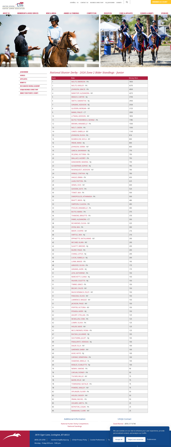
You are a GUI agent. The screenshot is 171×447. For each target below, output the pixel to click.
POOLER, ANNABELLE (79, 208)
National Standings (75, 426)
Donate (119, 2)
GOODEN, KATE (77, 189)
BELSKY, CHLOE (77, 288)
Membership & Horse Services (27, 13)
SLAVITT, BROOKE (78, 246)
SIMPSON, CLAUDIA (79, 204)
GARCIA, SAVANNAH (79, 150)
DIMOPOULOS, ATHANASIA (81, 196)
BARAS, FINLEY (77, 112)
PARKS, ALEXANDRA (79, 219)
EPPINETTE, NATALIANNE (81, 238)
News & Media (51, 13)
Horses (22, 75)
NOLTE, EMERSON (78, 82)
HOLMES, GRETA (77, 403)
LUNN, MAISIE (77, 261)
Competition (91, 13)
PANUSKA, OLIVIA (78, 296)
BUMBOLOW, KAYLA (79, 139)
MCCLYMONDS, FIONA (80, 330)
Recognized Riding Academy (30, 86)
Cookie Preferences (97, 440)
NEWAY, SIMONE (77, 368)
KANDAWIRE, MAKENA (80, 162)
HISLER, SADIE (76, 326)
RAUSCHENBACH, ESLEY (80, 292)
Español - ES (74, 2)
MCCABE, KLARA (77, 242)
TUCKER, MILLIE (77, 376)
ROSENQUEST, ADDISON (80, 170)
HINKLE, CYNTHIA (78, 173)
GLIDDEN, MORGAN (79, 108)
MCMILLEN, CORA (78, 319)
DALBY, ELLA (76, 346)
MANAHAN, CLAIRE (78, 411)
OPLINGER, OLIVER (78, 391)
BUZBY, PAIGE (76, 250)
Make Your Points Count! (29, 93)
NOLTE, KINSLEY (77, 85)
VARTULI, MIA (76, 235)
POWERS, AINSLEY (78, 388)
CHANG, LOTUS (77, 254)
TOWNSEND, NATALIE (80, 384)
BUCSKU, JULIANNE (78, 334)
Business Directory (96, 2)
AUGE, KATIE (76, 353)
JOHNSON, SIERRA (78, 147)
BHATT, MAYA (76, 200)
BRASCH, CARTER (78, 97)
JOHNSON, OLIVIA (78, 135)
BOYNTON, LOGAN (78, 407)
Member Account (160, 2)
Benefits (23, 82)
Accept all (118, 439)
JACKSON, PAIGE (77, 303)
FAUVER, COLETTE (78, 281)
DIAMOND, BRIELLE (79, 361)
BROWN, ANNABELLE (79, 124)
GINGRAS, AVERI (77, 269)
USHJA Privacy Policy (79, 440)
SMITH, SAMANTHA (79, 101)
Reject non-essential (135, 439)
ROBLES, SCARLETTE (79, 365)
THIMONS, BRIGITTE (79, 216)
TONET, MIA (76, 193)
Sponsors (164, 13)
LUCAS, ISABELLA (78, 258)
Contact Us (84, 2)
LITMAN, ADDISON (78, 116)
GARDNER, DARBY (78, 349)
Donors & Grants (146, 13)
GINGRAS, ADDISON (79, 105)
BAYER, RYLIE (76, 380)
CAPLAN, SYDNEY (78, 372)
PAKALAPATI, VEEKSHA (80, 342)
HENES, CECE (76, 185)
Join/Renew (24, 72)
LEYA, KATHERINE (78, 273)
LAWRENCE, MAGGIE (79, 300)
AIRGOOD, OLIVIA (78, 265)
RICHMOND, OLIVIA (78, 223)
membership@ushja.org (60, 440)
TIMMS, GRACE (77, 284)
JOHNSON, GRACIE (78, 89)
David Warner (118, 424)
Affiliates (23, 79)
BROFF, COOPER (77, 231)
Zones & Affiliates (126, 13)
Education (108, 13)
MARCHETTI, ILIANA (79, 277)
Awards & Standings (71, 13)
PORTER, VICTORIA (78, 307)
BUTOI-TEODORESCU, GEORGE (83, 120)
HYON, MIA (75, 227)
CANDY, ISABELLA (78, 131)
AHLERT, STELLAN (78, 315)
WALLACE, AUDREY (78, 158)
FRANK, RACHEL (77, 399)
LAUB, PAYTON (77, 181)
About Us (6, 13)
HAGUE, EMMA (77, 177)
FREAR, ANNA (76, 143)
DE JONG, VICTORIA (78, 154)
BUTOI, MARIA (77, 212)
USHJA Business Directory (29, 90)
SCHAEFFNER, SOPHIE (79, 166)
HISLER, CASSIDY (77, 395)
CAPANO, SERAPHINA (79, 357)
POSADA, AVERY (77, 311)
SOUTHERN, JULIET (78, 338)
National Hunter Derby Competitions (74, 424)
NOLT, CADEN (76, 127)
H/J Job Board (109, 2)
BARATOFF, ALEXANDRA (80, 93)
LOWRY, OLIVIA (77, 323)
